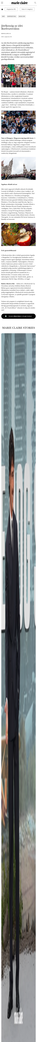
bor (3, 16)
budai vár (22, 16)
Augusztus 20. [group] (11, 9)
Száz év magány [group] (27, 9)
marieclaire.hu (6, 33)
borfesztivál (11, 16)
